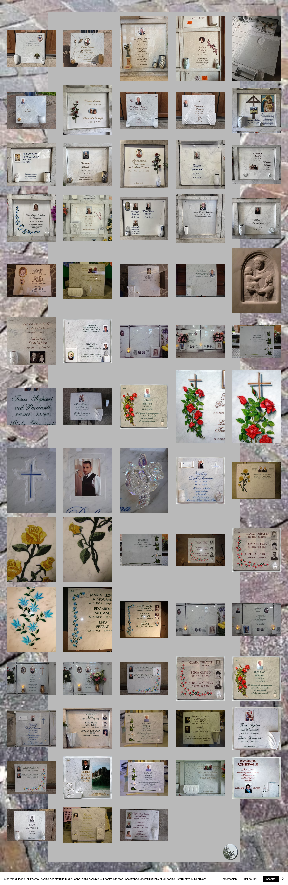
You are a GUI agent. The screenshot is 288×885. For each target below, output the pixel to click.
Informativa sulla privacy (191, 879)
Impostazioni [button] (229, 879)
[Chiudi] (283, 879)
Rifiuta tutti (250, 879)
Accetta (270, 879)
